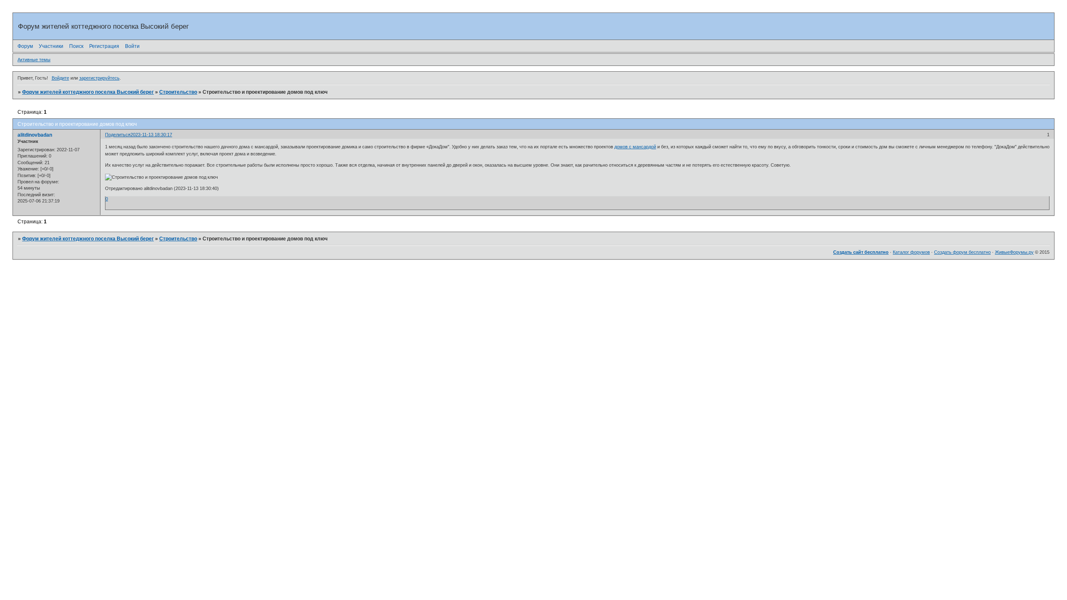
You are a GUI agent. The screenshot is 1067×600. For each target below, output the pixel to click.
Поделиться (117, 134)
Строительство (178, 92)
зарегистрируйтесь (99, 77)
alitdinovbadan (35, 135)
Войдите (60, 77)
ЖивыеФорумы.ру (1014, 252)
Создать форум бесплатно (962, 252)
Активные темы (34, 59)
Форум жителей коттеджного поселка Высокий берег (88, 92)
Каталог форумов (911, 252)
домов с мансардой (635, 146)
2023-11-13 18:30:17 (151, 134)
